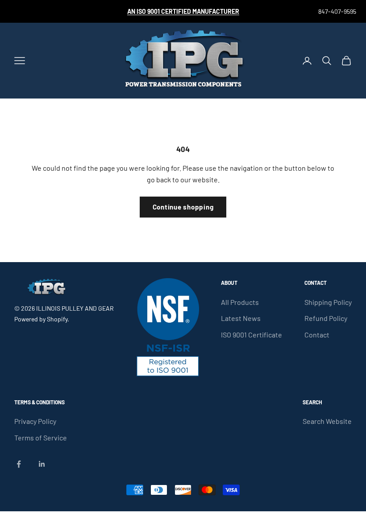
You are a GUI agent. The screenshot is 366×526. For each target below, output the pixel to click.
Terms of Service (40, 437)
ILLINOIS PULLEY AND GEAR (75, 308)
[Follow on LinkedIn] (41, 464)
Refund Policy (325, 318)
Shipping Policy (328, 302)
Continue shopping (183, 207)
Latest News (241, 318)
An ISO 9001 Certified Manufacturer (183, 11)
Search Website (327, 421)
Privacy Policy (35, 421)
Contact (316, 334)
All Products (240, 302)
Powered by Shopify (40, 319)
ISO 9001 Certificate (251, 334)
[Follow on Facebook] (18, 464)
